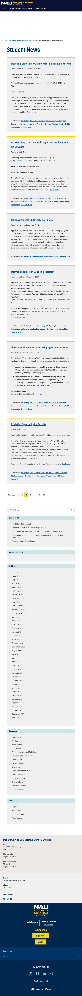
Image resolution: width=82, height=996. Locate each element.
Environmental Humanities (21, 124)
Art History (25, 120)
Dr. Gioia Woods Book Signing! (24, 541)
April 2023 (16, 661)
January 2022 (17, 699)
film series (16, 767)
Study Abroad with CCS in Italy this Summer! (33, 220)
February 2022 (17, 695)
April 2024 (16, 620)
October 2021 (17, 710)
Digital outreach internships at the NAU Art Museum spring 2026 (37, 531)
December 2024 (18, 598)
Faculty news (17, 759)
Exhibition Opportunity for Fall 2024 (28, 424)
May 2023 (16, 658)
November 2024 (18, 602)
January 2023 (17, 673)
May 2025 (16, 579)
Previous (11, 495)
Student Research (19, 785)
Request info (40, 935)
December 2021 (18, 702)
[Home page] (17, 3)
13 (39, 495)
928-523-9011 (48, 924)
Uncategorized (17, 789)
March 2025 (16, 587)
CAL (5, 8)
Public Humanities (51, 256)
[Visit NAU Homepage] (41, 910)
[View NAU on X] (31, 973)
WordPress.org (17, 818)
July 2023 (15, 654)
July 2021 (15, 717)
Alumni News (17, 737)
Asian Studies (35, 120)
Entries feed (16, 810)
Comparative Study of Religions (53, 120)
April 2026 (16, 572)
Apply (40, 941)
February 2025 (17, 590)
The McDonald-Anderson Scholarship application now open (40, 347)
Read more (31, 112)
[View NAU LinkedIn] (44, 973)
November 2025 (18, 576)
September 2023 (18, 646)
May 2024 (16, 617)
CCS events (16, 748)
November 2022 (18, 676)
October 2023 (17, 643)
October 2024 (17, 605)
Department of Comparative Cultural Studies (27, 8)
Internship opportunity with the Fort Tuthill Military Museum (41, 63)
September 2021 (18, 714)
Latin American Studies (42, 124)
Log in (14, 806)
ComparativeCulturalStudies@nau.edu (14, 880)
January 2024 (17, 632)
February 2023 (17, 669)
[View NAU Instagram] (51, 973)
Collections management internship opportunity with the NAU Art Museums (38, 536)
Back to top (39, 981)
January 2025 (17, 594)
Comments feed (18, 814)
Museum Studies (57, 124)
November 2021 (18, 706)
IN (2, 40)
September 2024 (18, 609)
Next (45, 495)
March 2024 (16, 624)
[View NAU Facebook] (37, 973)
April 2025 (16, 583)
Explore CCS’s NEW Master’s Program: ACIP (29, 527)
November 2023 (18, 639)
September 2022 (18, 684)
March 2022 (16, 691)
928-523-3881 (7, 887)
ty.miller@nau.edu (18, 160)
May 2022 (16, 688)
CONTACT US (41, 930)
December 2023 (18, 635)
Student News (26, 127)
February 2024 (17, 628)
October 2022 (17, 680)
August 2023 (17, 650)
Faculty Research (19, 763)
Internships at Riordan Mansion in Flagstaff (32, 271)
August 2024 (17, 613)
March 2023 (16, 665)
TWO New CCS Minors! (21, 524)
